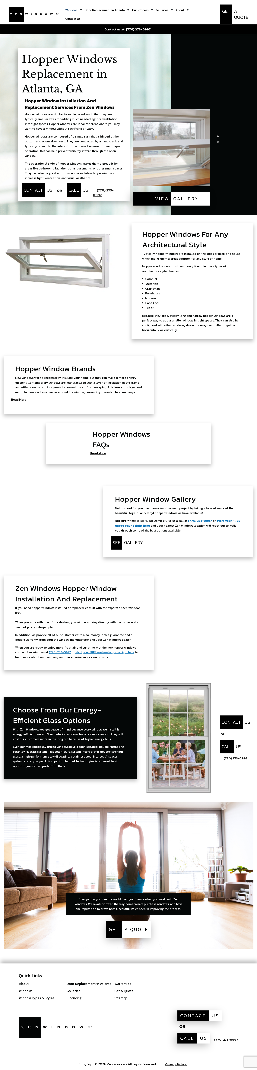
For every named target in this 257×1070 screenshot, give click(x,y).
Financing (74, 997)
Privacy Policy (176, 1064)
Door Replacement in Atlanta (89, 983)
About (24, 983)
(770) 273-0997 (200, 520)
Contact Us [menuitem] (72, 18)
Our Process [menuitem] (140, 10)
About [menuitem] (180, 10)
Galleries (73, 990)
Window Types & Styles (36, 997)
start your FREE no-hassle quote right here (104, 652)
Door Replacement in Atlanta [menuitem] (105, 10)
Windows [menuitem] (71, 10)
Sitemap (120, 997)
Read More (19, 400)
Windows (25, 990)
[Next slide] (218, 182)
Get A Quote (123, 990)
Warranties (122, 983)
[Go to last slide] (218, 120)
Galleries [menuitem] (162, 10)
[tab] (218, 136)
